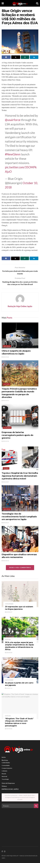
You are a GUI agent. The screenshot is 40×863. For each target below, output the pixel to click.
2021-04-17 (6, 400)
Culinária (4, 771)
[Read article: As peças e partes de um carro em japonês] (20, 670)
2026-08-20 (9, 652)
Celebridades (6, 762)
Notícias (8, 639)
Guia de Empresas (8, 783)
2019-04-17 (9, 612)
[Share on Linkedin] (34, 57)
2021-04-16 (6, 441)
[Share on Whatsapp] (25, 57)
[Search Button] (37, 3)
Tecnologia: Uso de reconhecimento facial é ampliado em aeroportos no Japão (19, 517)
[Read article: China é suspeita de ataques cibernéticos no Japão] (20, 336)
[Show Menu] (3, 3)
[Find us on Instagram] (4, 851)
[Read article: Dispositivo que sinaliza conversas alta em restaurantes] (20, 539)
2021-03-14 (6, 560)
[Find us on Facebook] (2, 851)
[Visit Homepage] (20, 3)
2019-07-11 (9, 688)
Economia (7, 427)
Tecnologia (5, 779)
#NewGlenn (12, 154)
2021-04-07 (6, 482)
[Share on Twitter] (15, 57)
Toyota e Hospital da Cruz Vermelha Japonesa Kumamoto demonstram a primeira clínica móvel (20, 476)
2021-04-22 (6, 357)
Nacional (7, 346)
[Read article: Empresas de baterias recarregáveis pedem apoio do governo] (20, 417)
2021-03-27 (6, 522)
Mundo (6, 468)
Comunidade (8, 550)
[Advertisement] (20, 825)
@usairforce (12, 120)
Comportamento (7, 768)
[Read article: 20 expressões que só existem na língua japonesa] (20, 594)
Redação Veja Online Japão (20, 306)
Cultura (6, 384)
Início (4, 757)
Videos (4, 786)
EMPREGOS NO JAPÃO (10, 789)
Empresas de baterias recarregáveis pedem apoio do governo (17, 435)
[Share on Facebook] (6, 57)
